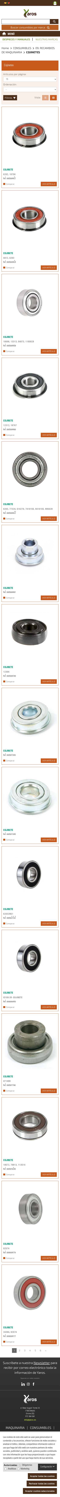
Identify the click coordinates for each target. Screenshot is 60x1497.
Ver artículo (48, 184)
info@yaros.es (30, 1420)
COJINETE (8, 169)
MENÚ (11, 33)
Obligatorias (27, 1465)
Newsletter (42, 1363)
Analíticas (12, 1469)
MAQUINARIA (15, 1427)
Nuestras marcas (47, 39)
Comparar (10, 184)
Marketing (25, 1469)
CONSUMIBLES (22, 48)
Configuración (46, 1467)
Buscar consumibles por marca (28, 27)
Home (5, 48)
